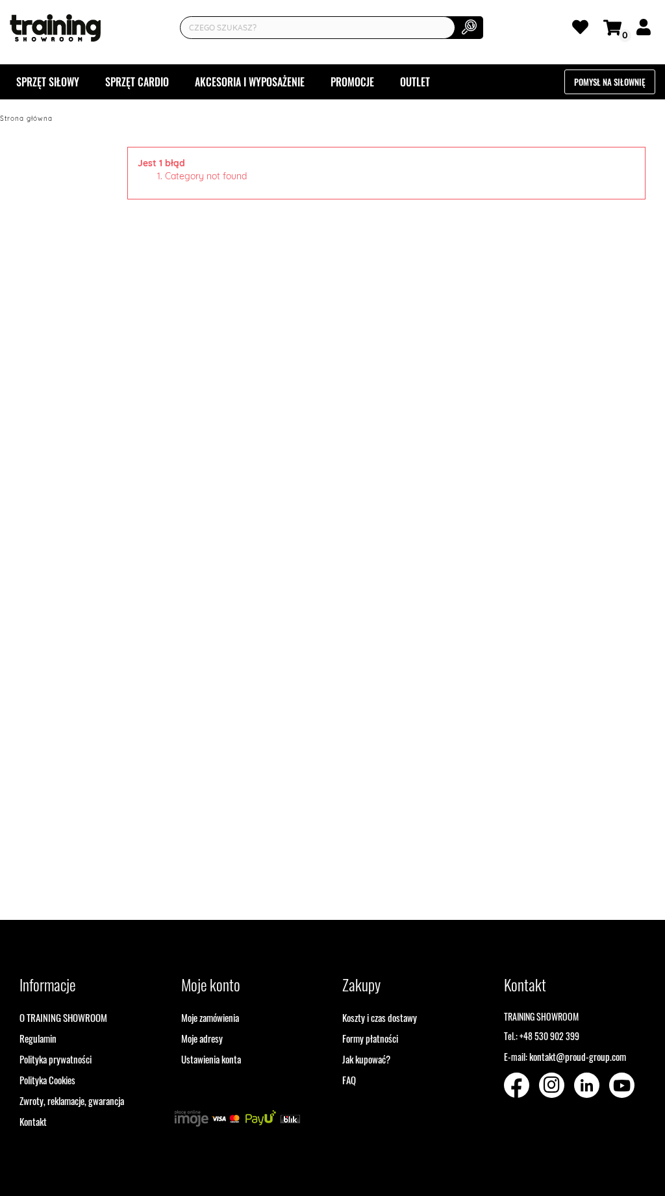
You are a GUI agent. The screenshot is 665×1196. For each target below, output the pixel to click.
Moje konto (210, 984)
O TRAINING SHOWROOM (63, 1017)
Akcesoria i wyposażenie (250, 82)
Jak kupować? (366, 1059)
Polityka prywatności (55, 1059)
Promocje (352, 82)
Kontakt (33, 1121)
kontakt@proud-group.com (577, 1056)
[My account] (645, 30)
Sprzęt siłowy (47, 82)
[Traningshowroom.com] (55, 28)
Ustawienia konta (211, 1059)
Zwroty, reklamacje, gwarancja (71, 1100)
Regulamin (37, 1038)
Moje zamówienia (210, 1017)
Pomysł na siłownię (610, 81)
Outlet (415, 82)
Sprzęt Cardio (137, 82)
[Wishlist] (582, 30)
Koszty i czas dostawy (379, 1017)
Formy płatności (370, 1038)
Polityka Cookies (47, 1080)
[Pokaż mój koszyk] (614, 25)
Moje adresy (202, 1038)
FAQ (349, 1080)
